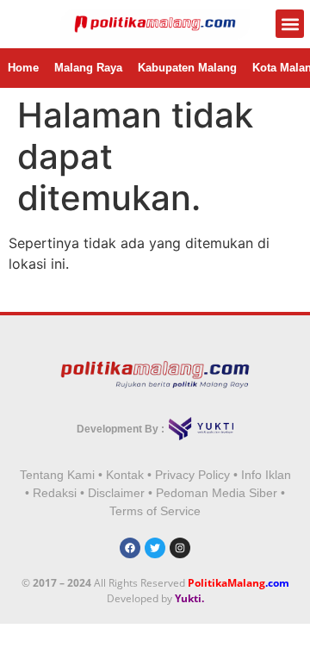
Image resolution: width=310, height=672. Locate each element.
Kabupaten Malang (187, 67)
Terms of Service (155, 511)
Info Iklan (266, 475)
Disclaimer (116, 493)
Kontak (125, 475)
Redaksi (55, 493)
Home (23, 67)
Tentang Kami (57, 475)
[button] (290, 23)
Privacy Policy (192, 475)
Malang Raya (88, 67)
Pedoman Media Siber (216, 493)
